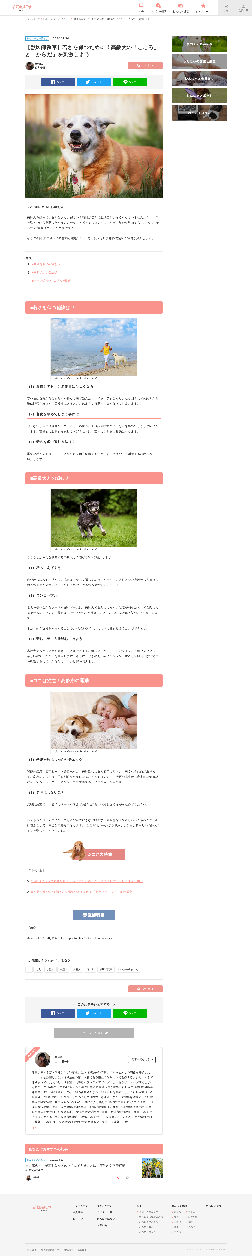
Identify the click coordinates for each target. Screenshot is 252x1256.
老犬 (38, 969)
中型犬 (64, 969)
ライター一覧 (104, 1212)
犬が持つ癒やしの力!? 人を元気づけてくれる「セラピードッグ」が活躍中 (81, 891)
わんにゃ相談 (179, 1205)
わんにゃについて (107, 1218)
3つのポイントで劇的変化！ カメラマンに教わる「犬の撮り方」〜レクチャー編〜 (87, 881)
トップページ (80, 1205)
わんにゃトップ (32, 19)
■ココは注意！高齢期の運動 (49, 281)
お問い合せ (103, 1225)
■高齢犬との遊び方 (43, 273)
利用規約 (68, 1250)
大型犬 (77, 969)
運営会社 (82, 1250)
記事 (45, 19)
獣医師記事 (106, 969)
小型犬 (50, 969)
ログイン (78, 1218)
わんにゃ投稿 (213, 1205)
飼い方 (90, 969)
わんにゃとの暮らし (60, 19)
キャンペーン (104, 1205)
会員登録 (78, 1212)
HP (34, 1128)
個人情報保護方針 (50, 1250)
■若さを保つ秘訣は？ (44, 264)
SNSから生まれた (128, 969)
